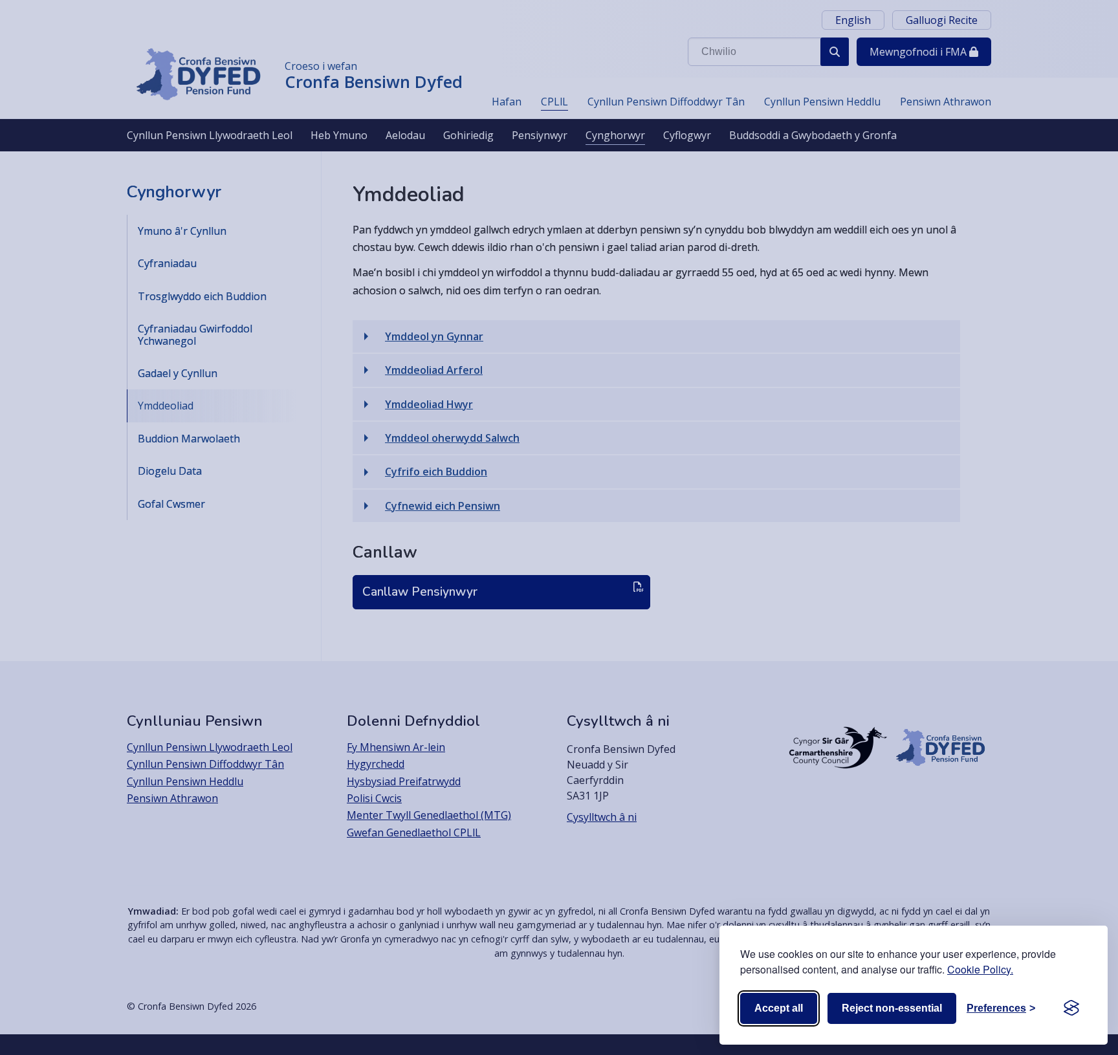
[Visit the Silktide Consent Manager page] (1071, 1008)
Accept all (778, 1008)
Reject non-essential (892, 1008)
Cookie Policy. (980, 969)
